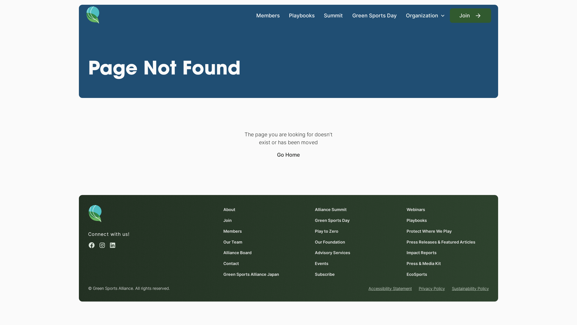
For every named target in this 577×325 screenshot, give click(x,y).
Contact (231, 263)
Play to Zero (326, 231)
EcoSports (417, 274)
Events (321, 263)
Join (227, 220)
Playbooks (302, 15)
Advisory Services (332, 252)
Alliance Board (237, 252)
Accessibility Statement (390, 288)
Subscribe (325, 274)
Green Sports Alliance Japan (251, 274)
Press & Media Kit (424, 263)
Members (268, 15)
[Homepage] (93, 15)
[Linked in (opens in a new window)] (112, 245)
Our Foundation (330, 241)
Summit (333, 15)
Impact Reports (422, 252)
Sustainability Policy (470, 288)
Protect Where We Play (429, 231)
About (229, 209)
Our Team (232, 241)
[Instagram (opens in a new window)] (102, 245)
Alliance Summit (331, 209)
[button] (425, 16)
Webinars (416, 209)
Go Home (288, 154)
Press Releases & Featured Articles (441, 241)
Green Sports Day (374, 15)
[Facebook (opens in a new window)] (91, 245)
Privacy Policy (432, 288)
